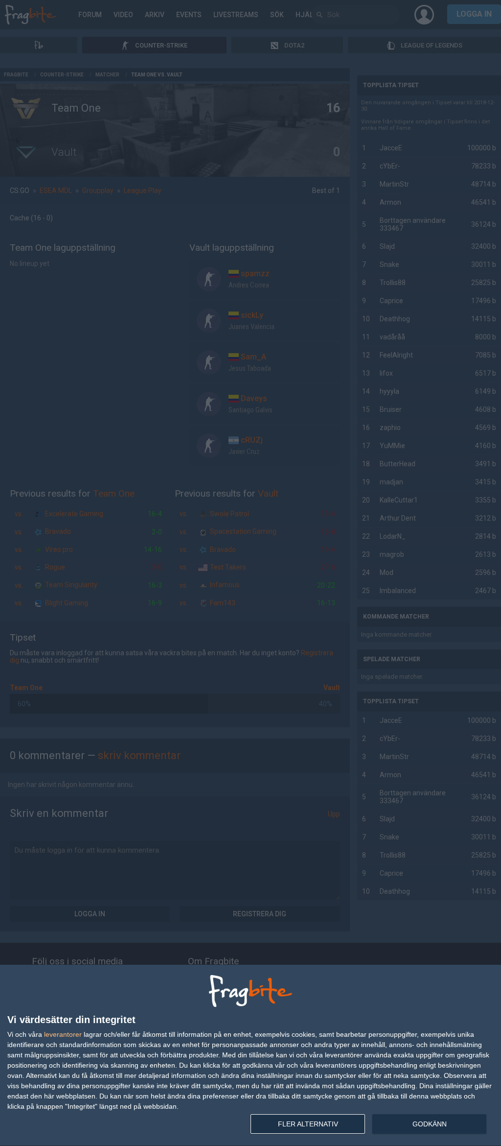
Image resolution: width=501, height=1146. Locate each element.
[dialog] (250, 1055)
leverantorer (63, 1034)
